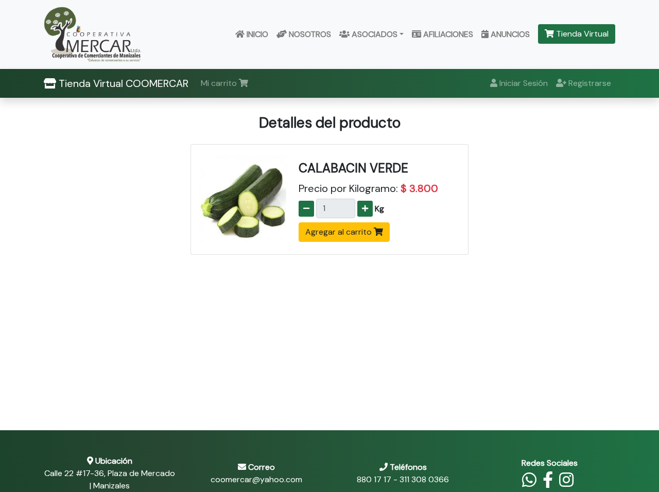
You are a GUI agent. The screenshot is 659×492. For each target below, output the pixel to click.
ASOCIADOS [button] (373, 34)
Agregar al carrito (339, 231)
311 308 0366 (424, 479)
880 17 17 (374, 479)
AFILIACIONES (447, 34)
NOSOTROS (309, 34)
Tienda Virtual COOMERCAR (122, 83)
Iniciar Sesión (522, 83)
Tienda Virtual (581, 33)
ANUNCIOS (509, 34)
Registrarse (588, 83)
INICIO (256, 34)
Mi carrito (220, 83)
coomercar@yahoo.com (256, 479)
